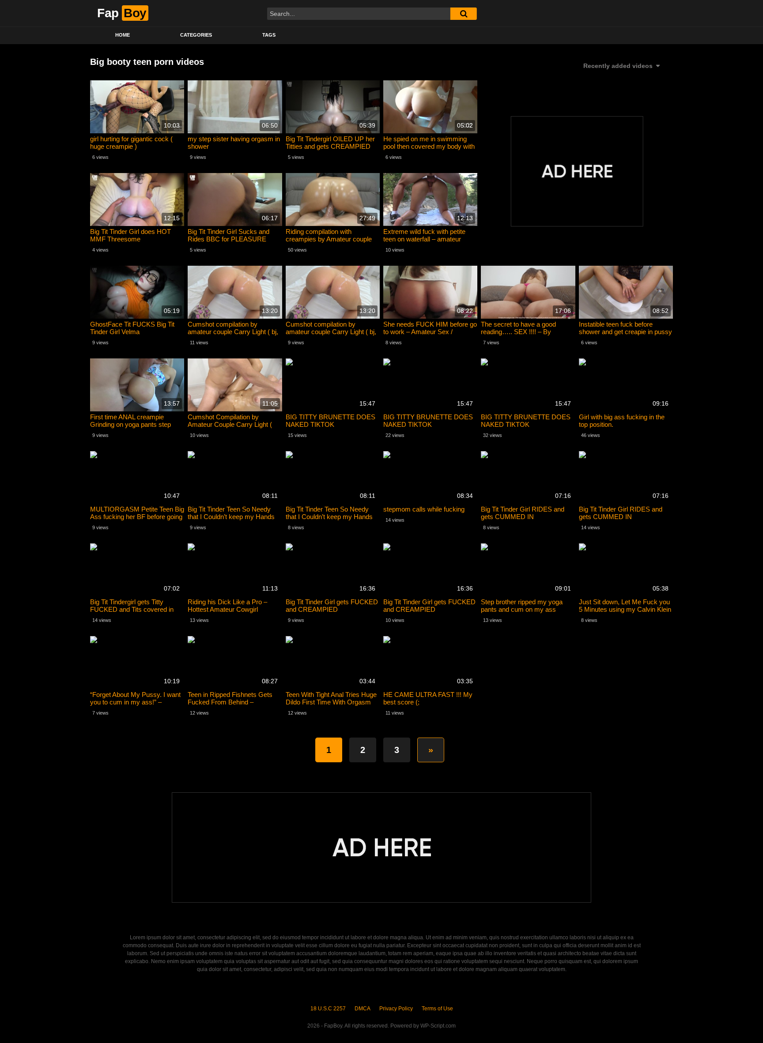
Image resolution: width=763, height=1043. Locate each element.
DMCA (362, 1008)
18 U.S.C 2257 (328, 1008)
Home (122, 35)
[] (463, 14)
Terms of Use (437, 1008)
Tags (269, 35)
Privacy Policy (396, 1008)
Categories (196, 35)
